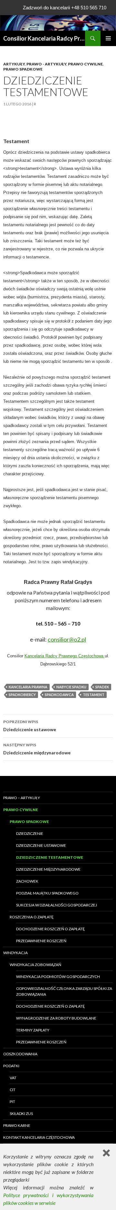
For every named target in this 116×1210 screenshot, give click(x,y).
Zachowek (27, 881)
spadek (102, 687)
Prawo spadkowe (23, 69)
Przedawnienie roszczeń (41, 940)
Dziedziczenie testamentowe (49, 857)
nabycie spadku (71, 687)
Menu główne (108, 38)
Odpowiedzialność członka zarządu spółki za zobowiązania (64, 991)
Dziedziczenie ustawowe (29, 725)
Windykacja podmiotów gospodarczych (58, 976)
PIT (12, 1101)
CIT (12, 1089)
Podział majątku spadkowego (47, 893)
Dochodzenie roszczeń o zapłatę (50, 928)
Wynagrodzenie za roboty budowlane (56, 1018)
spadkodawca (59, 694)
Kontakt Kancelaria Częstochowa (39, 1137)
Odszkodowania (20, 1053)
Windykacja (15, 952)
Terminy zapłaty (32, 1030)
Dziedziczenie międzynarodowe (37, 748)
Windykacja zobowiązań (35, 964)
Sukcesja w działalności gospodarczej (56, 905)
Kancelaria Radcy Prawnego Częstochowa (64, 655)
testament (93, 694)
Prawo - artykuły (46, 64)
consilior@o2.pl (67, 639)
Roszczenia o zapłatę (31, 917)
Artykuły (14, 64)
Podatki (11, 1065)
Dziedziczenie (29, 833)
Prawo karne (16, 1125)
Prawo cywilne (85, 64)
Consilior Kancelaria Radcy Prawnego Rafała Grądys (44, 38)
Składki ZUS (21, 1113)
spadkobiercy (22, 694)
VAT (13, 1077)
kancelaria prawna (28, 687)
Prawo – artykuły (21, 797)
